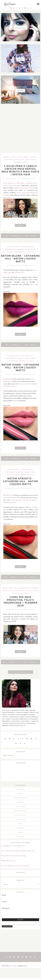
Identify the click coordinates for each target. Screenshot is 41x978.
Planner (34, 588)
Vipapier (16, 593)
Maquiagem (30, 249)
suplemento (18, 188)
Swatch (30, 252)
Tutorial (20, 828)
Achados (20, 789)
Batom (9, 246)
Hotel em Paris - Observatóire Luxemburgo (13, 856)
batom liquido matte (10, 497)
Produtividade (8, 590)
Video (36, 590)
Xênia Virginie (6, 710)
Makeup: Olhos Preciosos (8, 860)
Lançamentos (11, 249)
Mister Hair (19, 159)
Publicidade (30, 159)
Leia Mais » (20, 225)
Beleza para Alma (9, 588)
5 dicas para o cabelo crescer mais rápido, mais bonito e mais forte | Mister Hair (21, 170)
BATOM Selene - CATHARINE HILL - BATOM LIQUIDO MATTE (20, 258)
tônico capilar (21, 193)
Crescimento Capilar (27, 157)
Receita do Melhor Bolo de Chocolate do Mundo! (15, 865)
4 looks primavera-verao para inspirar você (13, 846)
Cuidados (8, 159)
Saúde (24, 162)
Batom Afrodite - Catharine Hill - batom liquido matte (20, 481)
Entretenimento (20, 810)
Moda (20, 823)
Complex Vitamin (28, 188)
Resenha (17, 162)
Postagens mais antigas (20, 672)
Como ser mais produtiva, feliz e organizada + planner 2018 (21, 601)
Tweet (7, 235)
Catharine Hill (26, 246)
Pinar (26, 235)
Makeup (21, 249)
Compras (20, 802)
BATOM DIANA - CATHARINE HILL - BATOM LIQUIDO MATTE (20, 367)
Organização (24, 588)
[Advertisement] (20, 127)
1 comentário (33, 577)
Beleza (7, 157)
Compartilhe (15, 235)
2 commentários (33, 662)
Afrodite (34, 507)
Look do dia (20, 815)
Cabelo (14, 157)
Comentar (33, 235)
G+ (21, 235)
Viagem (20, 832)
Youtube (24, 593)
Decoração (20, 806)
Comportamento (20, 797)
